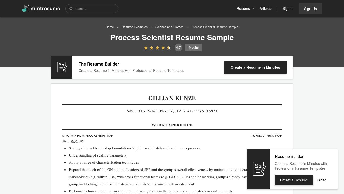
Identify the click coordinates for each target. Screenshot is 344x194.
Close (321, 179)
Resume (244, 8)
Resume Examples (135, 27)
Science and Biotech (169, 27)
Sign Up (310, 8)
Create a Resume (255, 67)
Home (110, 27)
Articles (265, 8)
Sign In (288, 8)
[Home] (41, 8)
